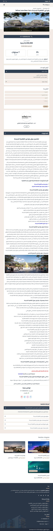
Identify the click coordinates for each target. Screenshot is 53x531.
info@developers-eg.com (42, 521)
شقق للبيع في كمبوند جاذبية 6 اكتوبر (39, 509)
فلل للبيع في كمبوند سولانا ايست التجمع (39, 511)
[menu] (4, 5)
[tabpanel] (26, 22)
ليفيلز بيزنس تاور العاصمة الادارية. (40, 186)
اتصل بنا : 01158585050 (26, 391)
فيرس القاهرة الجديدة (43, 475)
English (46, 1)
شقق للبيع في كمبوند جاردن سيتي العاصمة (38, 503)
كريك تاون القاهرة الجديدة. (41, 223)
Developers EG (32, 529)
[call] (52, 270)
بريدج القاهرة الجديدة (43, 455)
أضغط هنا (20, 374)
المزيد (26, 126)
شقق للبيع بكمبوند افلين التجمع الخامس (39, 505)
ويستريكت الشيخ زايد (19, 455)
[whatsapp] (52, 273)
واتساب (26, 393)
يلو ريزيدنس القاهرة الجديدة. (41, 184)
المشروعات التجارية (33, 451)
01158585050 (25, 36)
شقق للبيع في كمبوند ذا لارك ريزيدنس (39, 507)
